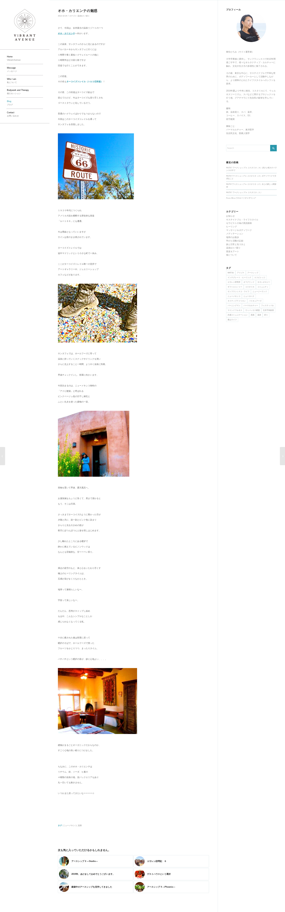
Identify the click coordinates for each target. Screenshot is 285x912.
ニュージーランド (260, 291)
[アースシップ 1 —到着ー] (282, 456)
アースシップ (252, 273)
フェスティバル (267, 305)
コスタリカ (249, 287)
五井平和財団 (268, 310)
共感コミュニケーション (238, 315)
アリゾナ (240, 273)
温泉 (80, 825)
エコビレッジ (259, 277)
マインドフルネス (235, 310)
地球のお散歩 (232, 237)
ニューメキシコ (70, 825)
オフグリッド (248, 282)
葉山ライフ (232, 320)
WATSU (231, 273)
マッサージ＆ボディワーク (239, 230)
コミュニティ (262, 287)
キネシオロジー (263, 282)
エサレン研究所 (234, 282)
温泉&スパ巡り (84, 16)
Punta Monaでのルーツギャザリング (241, 198)
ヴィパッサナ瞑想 (252, 310)
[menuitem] (24, 58)
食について (231, 255)
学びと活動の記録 (234, 240)
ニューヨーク (248, 296)
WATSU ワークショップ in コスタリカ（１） (244, 192)
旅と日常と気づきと (235, 244)
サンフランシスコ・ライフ (238, 291)
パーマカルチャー (250, 305)
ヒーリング (231, 226)
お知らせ (230, 216)
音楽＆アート (232, 251)
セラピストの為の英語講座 (239, 223)
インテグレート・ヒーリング (239, 277)
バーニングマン (234, 305)
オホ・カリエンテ (66, 33)
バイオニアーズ (255, 301)
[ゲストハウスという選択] (2, 456)
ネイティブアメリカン (237, 301)
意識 (252, 315)
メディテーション (234, 233)
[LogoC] (25, 25)
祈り (266, 315)
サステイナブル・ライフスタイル (242, 219)
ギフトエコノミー (235, 287)
